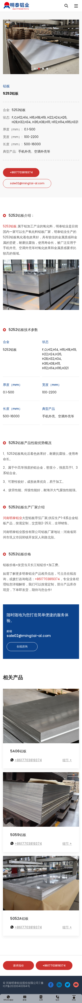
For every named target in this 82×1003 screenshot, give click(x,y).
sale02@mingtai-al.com (27, 183)
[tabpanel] (41, 47)
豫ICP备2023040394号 (23, 984)
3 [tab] (43, 69)
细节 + (67, 760)
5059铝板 (18, 835)
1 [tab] (35, 69)
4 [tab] (47, 69)
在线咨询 (22, 646)
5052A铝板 (19, 918)
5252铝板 (10, 226)
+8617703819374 (21, 172)
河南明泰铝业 (12, 518)
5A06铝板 (18, 751)
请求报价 (18, 965)
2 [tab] (39, 69)
